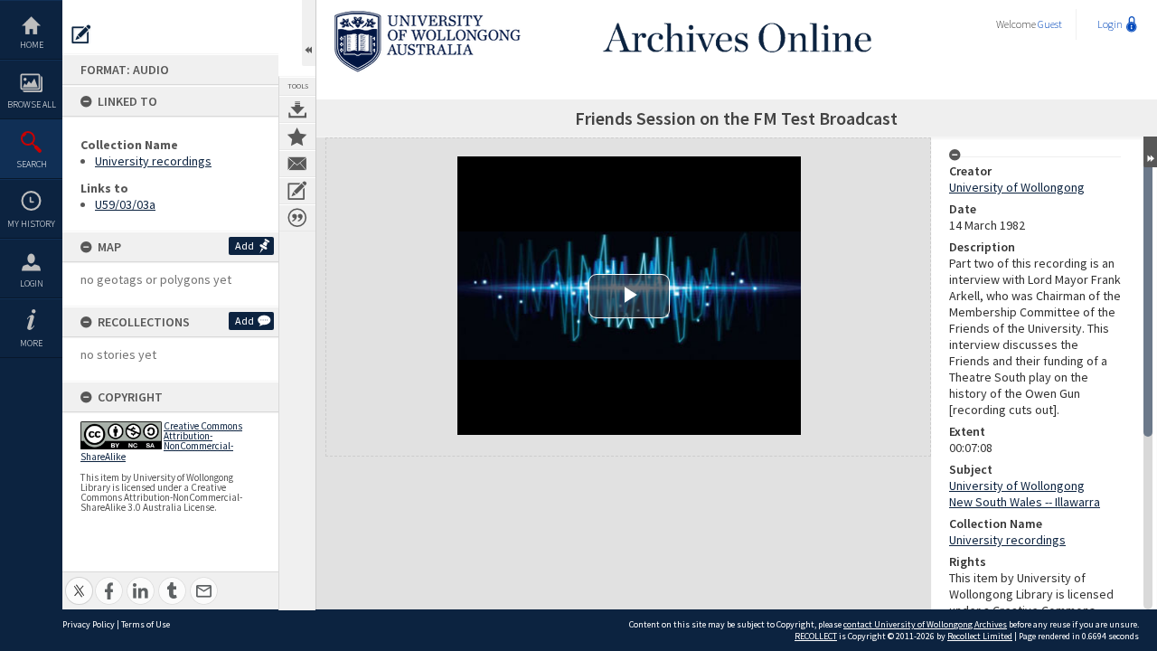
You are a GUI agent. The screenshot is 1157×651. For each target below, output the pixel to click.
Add (244, 245)
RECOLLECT (816, 636)
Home (31, 45)
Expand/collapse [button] (1150, 152)
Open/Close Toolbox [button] (308, 33)
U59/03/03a (125, 204)
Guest (1050, 24)
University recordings (153, 161)
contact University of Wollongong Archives (925, 624)
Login (31, 283)
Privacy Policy (88, 624)
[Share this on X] (79, 581)
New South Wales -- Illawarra (1024, 502)
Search (31, 164)
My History (31, 224)
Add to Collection (297, 136)
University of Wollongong (1017, 187)
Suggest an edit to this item (81, 34)
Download (297, 109)
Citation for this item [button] (297, 217)
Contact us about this (297, 163)
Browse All (31, 104)
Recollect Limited (979, 636)
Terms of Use (145, 624)
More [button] (31, 343)
